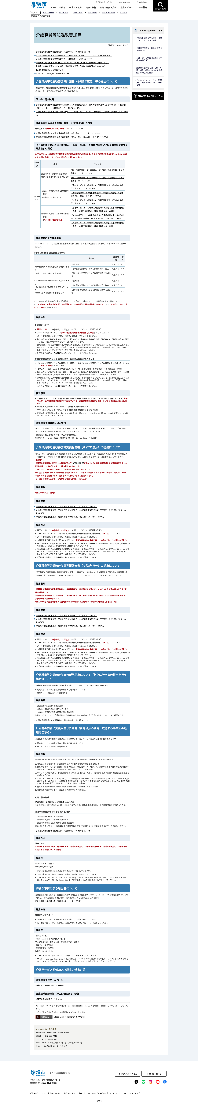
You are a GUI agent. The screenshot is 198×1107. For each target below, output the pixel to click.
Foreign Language (124, 2)
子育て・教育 (75, 7)
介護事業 (123, 12)
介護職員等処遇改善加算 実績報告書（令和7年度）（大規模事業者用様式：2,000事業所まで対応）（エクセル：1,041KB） (82, 511)
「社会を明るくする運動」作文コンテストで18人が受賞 (149, 39)
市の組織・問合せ (154, 1073)
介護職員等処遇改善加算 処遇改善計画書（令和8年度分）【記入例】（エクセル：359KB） (72, 136)
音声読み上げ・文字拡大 (104, 2)
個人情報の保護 (69, 1093)
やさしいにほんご (141, 2)
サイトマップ (135, 1093)
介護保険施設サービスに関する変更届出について (149, 49)
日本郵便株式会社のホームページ (67, 353)
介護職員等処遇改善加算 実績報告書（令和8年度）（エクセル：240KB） (66, 615)
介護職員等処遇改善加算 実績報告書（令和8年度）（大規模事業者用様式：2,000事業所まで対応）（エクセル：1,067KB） (82, 620)
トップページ (48, 12)
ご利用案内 (34, 1093)
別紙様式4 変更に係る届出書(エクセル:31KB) (54, 801)
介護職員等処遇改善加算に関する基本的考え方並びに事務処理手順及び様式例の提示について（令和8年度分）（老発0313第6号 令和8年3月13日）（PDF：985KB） (81, 106)
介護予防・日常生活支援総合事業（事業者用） (149, 59)
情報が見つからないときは (150, 95)
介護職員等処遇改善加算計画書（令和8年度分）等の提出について (63, 51)
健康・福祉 (91, 7)
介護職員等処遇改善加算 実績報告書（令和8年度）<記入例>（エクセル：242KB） (70, 625)
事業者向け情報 (108, 12)
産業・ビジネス (128, 7)
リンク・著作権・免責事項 (51, 1093)
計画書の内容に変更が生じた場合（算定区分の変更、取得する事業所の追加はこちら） (71, 66)
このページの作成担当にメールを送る (51, 1046)
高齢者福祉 (92, 12)
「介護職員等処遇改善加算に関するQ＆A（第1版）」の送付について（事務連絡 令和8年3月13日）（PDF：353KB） (82, 113)
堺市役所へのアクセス (128, 1073)
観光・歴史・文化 (108, 7)
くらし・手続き (58, 7)
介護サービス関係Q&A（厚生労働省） (50, 985)
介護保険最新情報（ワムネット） (49, 999)
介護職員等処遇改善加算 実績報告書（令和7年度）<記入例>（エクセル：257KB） (70, 516)
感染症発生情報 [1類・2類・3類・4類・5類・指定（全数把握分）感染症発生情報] (149, 70)
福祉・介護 (77, 12)
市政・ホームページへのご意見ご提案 (92, 1093)
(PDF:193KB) (59, 463)
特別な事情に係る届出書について (49, 69)
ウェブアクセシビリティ (118, 1093)
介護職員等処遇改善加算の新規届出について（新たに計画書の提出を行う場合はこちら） (72, 62)
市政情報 (143, 7)
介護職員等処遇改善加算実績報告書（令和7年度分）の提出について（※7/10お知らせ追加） (74, 55)
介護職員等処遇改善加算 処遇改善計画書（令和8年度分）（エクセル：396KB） (68, 133)
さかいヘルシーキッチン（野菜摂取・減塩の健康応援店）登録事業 (149, 82)
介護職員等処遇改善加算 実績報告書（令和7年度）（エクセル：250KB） (66, 506)
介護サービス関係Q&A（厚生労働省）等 (52, 73)
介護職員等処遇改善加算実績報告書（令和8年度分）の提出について (64, 59)
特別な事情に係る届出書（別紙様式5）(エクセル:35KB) (58, 901)
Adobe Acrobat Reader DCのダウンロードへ (72, 1016)
